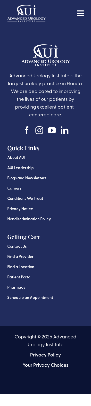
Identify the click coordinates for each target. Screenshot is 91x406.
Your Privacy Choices (45, 365)
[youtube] (52, 130)
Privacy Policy (45, 355)
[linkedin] (64, 130)
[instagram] (39, 130)
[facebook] (27, 130)
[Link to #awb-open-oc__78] (80, 13)
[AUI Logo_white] (26, 7)
